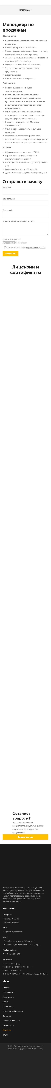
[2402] (25, 628)
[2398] (25, 355)
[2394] (25, 477)
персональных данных (35, 247)
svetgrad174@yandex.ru (13, 931)
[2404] (25, 567)
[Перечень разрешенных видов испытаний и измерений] (25, 676)
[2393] (25, 507)
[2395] (25, 446)
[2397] (25, 386)
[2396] (25, 416)
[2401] (25, 792)
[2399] (25, 325)
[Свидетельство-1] (25, 743)
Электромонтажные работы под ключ (28, 1046)
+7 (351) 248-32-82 (11, 918)
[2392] (25, 537)
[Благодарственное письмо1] (25, 295)
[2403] (25, 598)
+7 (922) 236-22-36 (11, 922)
